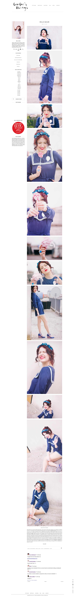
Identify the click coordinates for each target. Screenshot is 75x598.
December (18, 72)
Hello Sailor (19, 81)
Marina (44, 527)
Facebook (59, 539)
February (19, 87)
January (19, 88)
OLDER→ (62, 581)
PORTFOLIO (40, 5)
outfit (42, 548)
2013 (18, 91)
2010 (18, 95)
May (18, 80)
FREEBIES (18, 64)
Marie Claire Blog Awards (42, 530)
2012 (18, 92)
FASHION (18, 55)
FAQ (50, 5)
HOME (46, 581)
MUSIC (18, 66)
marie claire (38, 548)
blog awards (32, 548)
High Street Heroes (53, 530)
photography (46, 548)
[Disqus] (44, 566)
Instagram (55, 539)
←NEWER (28, 581)
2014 (18, 90)
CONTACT (58, 5)
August (19, 76)
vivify (51, 548)
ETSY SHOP (34, 5)
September (18, 75)
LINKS (53, 5)
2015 (18, 71)
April (18, 84)
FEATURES (45, 5)
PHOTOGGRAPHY (18, 57)
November (18, 74)
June (18, 79)
